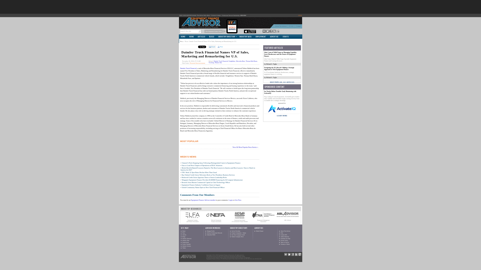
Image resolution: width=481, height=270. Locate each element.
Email (213, 47)
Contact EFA (284, 235)
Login (231, 200)
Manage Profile (211, 231)
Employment (261, 37)
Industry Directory (226, 37)
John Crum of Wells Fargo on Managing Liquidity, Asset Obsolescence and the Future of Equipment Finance (280, 54)
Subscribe (186, 41)
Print (221, 47)
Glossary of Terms (285, 244)
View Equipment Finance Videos (213, 31)
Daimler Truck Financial (221, 61)
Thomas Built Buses (251, 61)
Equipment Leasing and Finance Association (193, 221)
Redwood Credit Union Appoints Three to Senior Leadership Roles (204, 177)
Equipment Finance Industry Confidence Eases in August (201, 185)
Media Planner (259, 231)
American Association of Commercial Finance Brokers (240, 221)
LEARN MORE (282, 116)
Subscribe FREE (211, 235)
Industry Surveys (186, 246)
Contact (298, 26)
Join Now (238, 200)
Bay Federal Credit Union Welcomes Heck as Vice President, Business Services (208, 175)
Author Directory (285, 236)
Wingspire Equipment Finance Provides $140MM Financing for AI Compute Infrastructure (212, 180)
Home (183, 37)
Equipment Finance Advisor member (203, 200)
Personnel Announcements (197, 63)
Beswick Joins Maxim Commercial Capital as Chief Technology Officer (206, 182)
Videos (184, 248)
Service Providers (235, 231)
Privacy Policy (284, 240)
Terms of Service (285, 242)
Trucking (211, 62)
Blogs (211, 37)
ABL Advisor (287, 220)
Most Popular (276, 82)
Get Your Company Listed (238, 235)
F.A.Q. (291, 26)
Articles (201, 37)
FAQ (282, 233)
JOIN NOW (243, 15)
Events (286, 37)
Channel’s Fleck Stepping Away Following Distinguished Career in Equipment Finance (211, 163)
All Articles (288, 82)
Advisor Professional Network (214, 233)
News (191, 37)
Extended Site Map (285, 238)
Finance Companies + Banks (238, 233)
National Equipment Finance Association (216, 221)
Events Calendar (186, 244)
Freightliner (232, 61)
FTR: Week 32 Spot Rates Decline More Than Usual (199, 172)
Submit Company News (237, 236)
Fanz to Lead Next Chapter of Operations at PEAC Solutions (202, 165)
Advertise (274, 37)
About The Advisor (281, 26)
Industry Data (245, 37)
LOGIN (300, 15)
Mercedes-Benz (240, 61)
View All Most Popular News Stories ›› (245, 147)
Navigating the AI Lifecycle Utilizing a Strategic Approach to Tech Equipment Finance (279, 68)
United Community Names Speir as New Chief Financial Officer (203, 187)
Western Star (218, 62)
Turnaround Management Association (263, 221)
